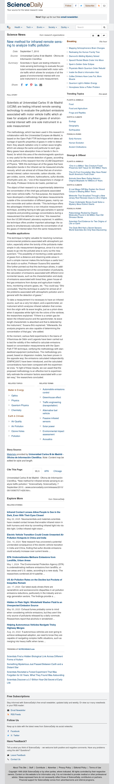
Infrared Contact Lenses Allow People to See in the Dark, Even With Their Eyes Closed (33, 513)
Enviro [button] (40, 27)
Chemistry (16, 410)
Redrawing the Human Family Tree (84, 52)
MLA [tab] (37, 471)
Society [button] (52, 27)
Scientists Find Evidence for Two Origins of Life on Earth (87, 222)
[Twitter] (26, 85)
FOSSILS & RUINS (74, 134)
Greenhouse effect (52, 397)
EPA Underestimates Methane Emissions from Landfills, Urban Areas (31, 558)
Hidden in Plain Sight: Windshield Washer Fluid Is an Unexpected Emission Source (34, 604)
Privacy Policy (65, 767)
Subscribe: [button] (90, 5)
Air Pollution (17, 426)
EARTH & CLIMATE (74, 117)
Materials (11, 454)
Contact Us (15, 759)
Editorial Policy (80, 767)
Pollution (15, 436)
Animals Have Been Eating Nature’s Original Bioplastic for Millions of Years (85, 179)
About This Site (19, 767)
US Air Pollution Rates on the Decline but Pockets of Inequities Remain (34, 581)
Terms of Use (95, 767)
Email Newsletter (18, 710)
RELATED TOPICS (15, 383)
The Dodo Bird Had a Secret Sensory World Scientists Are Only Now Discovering (87, 228)
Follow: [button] (68, 5)
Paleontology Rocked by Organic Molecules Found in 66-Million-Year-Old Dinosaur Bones (86, 214)
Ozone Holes (17, 431)
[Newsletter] (104, 5)
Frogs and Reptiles (77, 112)
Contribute (40, 767)
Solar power (49, 426)
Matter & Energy (16, 390)
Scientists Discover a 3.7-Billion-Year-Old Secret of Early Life (34, 681)
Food (71, 104)
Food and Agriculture (78, 108)
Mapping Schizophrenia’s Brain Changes (87, 48)
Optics (14, 395)
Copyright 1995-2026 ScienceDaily (24, 771)
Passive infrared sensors (51, 420)
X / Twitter (15, 735)
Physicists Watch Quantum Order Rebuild (87, 68)
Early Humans (75, 138)
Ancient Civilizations (77, 146)
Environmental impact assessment (53, 432)
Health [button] (18, 27)
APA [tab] (46, 471)
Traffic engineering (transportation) (52, 404)
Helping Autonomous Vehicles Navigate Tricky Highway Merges (31, 626)
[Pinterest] (31, 85)
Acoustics (47, 439)
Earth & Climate (16, 416)
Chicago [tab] (58, 471)
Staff (31, 767)
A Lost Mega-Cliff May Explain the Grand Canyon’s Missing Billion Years (87, 190)
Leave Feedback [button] (18, 755)
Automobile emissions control (54, 391)
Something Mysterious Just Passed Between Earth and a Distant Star (35, 665)
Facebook (15, 731)
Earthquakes (74, 129)
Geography (74, 125)
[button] (93, 35)
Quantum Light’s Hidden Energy (83, 83)
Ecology (72, 121)
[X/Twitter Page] (81, 5)
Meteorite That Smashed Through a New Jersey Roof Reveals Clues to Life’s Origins (88, 196)
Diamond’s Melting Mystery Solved (84, 56)
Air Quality (16, 421)
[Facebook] (21, 85)
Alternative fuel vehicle (50, 412)
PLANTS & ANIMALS (75, 100)
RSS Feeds (16, 714)
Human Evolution (76, 142)
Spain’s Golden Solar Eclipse (81, 64)
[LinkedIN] (36, 85)
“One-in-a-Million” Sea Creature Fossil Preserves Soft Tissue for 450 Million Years (88, 166)
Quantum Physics (20, 405)
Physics (15, 400)
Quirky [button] (64, 27)
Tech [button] (28, 27)
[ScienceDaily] (25, 4)
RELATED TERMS (46, 383)
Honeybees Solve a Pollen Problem (84, 87)
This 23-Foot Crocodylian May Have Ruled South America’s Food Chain (87, 173)
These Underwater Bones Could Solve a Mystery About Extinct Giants (86, 203)
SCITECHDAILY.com (27, 649)
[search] (104, 27)
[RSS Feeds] (99, 5)
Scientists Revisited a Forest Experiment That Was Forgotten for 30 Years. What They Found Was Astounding (35, 673)
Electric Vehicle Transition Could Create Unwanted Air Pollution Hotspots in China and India (35, 536)
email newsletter (69, 16)
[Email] (40, 85)
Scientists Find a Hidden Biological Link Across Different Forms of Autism (35, 658)
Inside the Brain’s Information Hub (84, 72)
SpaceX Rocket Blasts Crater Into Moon (86, 60)
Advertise (52, 767)
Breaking (71, 41)
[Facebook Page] (76, 5)
